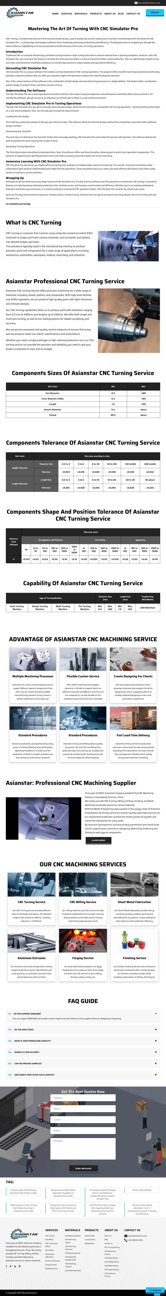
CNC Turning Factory (112, 1247)
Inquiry (156, 1290)
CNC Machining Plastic (73, 1270)
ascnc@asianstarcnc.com (149, 2)
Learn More (98, 840)
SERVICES (66, 13)
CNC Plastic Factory (111, 1265)
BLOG (121, 13)
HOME (55, 13)
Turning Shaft (90, 1239)
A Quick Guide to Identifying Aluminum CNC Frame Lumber (23, 1192)
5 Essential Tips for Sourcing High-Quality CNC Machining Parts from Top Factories (63, 1208)
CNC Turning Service (31, 902)
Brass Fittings (90, 1235)
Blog (106, 1239)
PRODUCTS (96, 13)
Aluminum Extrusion (32, 958)
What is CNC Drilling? (142, 1190)
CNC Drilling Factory (112, 1262)
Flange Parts (89, 1243)
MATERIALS (81, 13)
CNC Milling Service (83, 902)
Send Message (83, 1168)
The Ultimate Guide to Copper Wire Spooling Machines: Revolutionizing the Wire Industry (102, 1209)
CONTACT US (133, 13)
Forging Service (83, 958)
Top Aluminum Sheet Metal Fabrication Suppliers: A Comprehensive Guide (63, 1193)
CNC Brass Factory (111, 1258)
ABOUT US (110, 13)
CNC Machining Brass (72, 1235)
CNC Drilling (49, 1250)
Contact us (108, 1243)
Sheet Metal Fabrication (134, 902)
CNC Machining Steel (72, 1253)
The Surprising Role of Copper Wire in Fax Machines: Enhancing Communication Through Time (102, 1194)
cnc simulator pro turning (18, 203)
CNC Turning (49, 1235)
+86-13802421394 (135, 1240)
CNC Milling (49, 1239)
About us (108, 1235)
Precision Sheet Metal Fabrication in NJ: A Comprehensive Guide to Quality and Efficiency (142, 1209)
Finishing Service (134, 958)
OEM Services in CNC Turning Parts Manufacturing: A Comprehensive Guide (23, 1208)
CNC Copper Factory (112, 1269)
